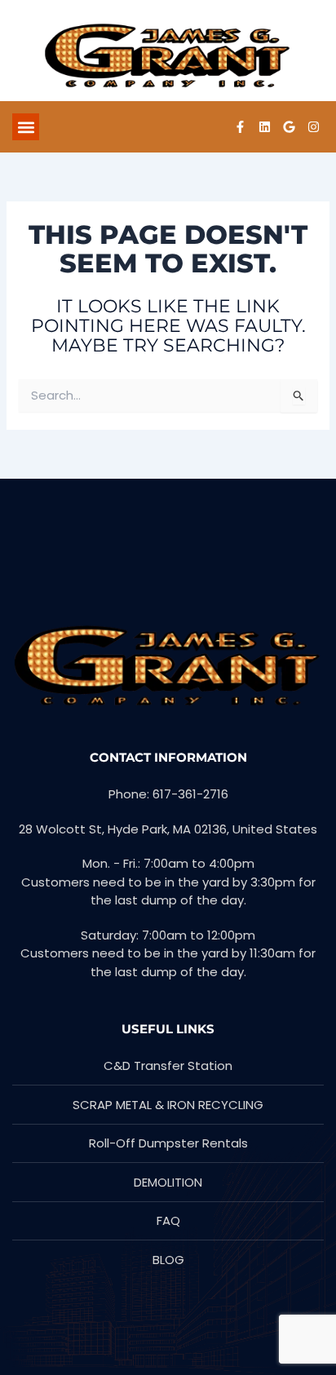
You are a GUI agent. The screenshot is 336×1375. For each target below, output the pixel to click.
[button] (25, 126)
